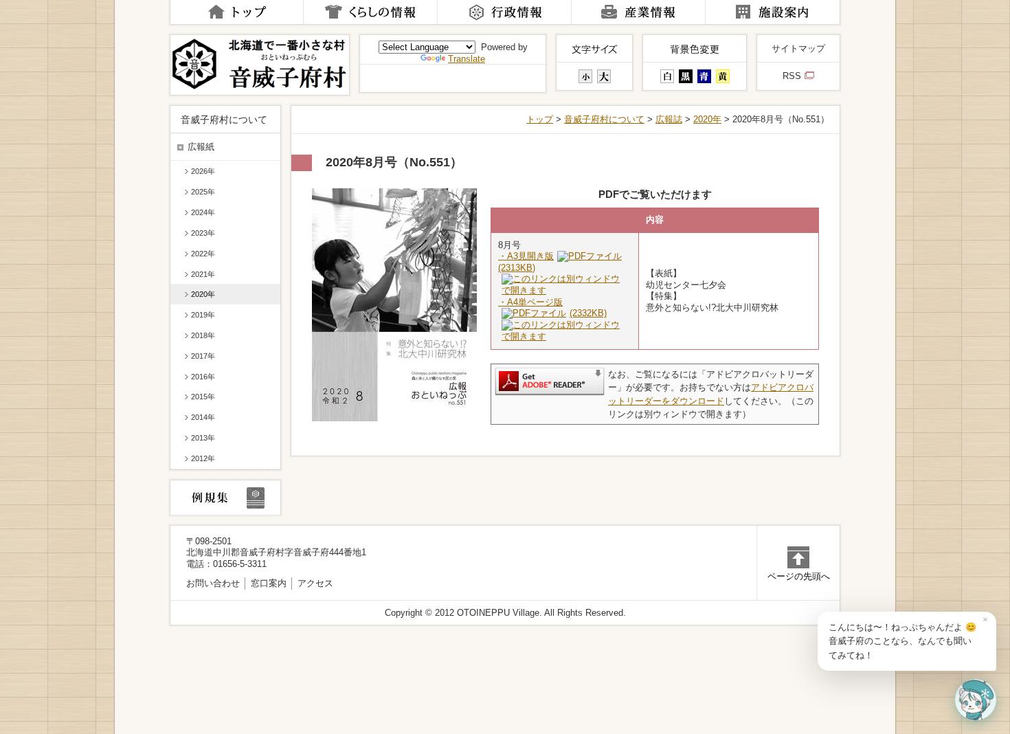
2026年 (203, 171)
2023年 (203, 233)
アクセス (315, 583)
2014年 (203, 417)
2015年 (203, 396)
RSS (792, 76)
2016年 (203, 376)
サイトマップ (798, 48)
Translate (466, 59)
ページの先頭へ (798, 576)
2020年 (707, 119)
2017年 (203, 356)
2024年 (203, 212)
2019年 (203, 315)
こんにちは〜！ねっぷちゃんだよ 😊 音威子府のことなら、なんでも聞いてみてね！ (902, 641)
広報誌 (668, 119)
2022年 (203, 253)
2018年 (203, 335)
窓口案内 (269, 583)
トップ (539, 119)
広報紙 (201, 147)
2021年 (203, 274)
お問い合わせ (213, 583)
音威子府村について (604, 119)
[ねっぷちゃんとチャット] (975, 699)
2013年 (203, 438)
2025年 (203, 192)
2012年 (203, 458)
